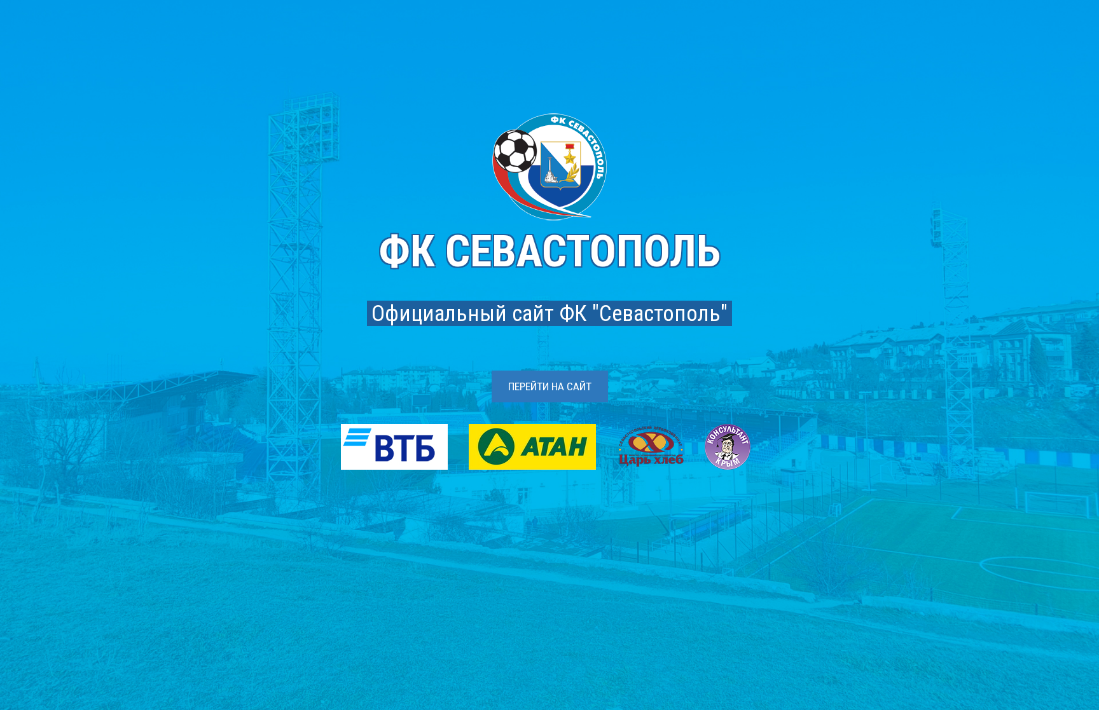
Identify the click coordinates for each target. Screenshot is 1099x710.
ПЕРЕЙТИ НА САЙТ (549, 386)
